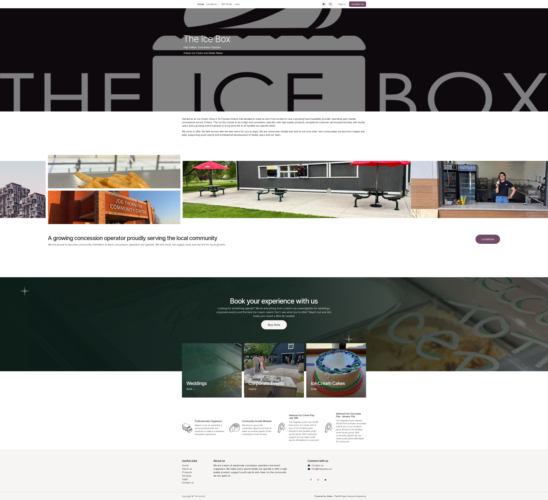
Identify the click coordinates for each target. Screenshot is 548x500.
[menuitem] (200, 4)
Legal (185, 479)
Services (186, 475)
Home (185, 465)
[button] (331, 4)
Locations (487, 239)
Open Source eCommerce (353, 496)
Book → (191, 389)
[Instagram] (318, 480)
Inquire (252, 389)
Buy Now (274, 325)
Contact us (188, 482)
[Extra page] (325, 480)
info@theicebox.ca (322, 468)
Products (187, 472)
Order (314, 389)
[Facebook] (311, 480)
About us (187, 468)
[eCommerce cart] (323, 4)
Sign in (341, 4)
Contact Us (357, 4)
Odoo (330, 496)
